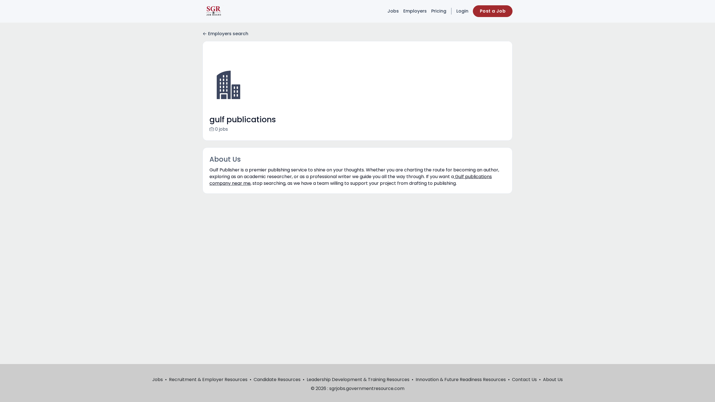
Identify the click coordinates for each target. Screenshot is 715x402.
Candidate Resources (277, 379)
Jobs (393, 11)
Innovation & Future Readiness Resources (461, 379)
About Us (553, 379)
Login (462, 11)
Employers (415, 11)
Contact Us (524, 379)
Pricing (438, 11)
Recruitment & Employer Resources (208, 379)
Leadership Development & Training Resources (358, 379)
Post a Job (493, 11)
